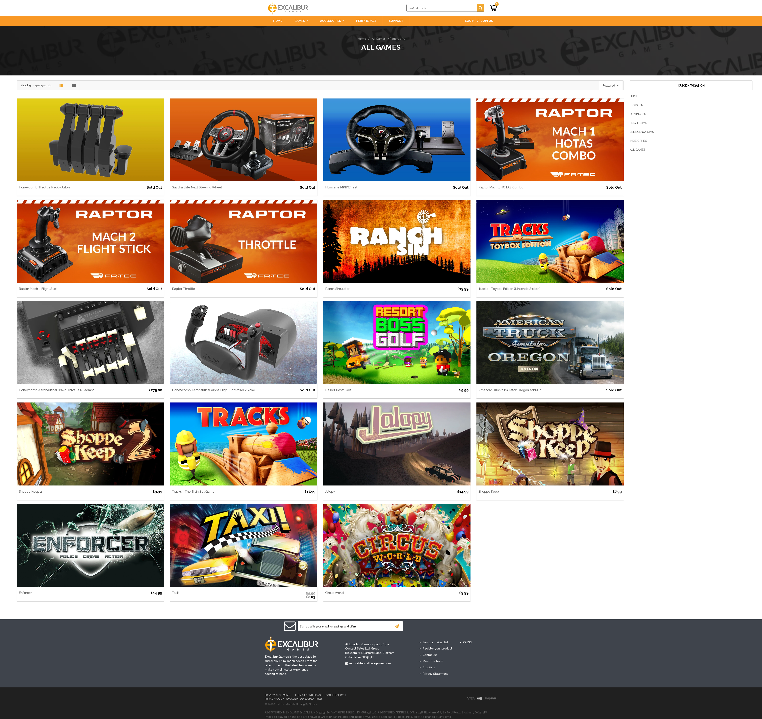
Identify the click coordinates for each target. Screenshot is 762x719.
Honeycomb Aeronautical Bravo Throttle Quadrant (56, 390)
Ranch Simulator (337, 289)
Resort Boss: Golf (338, 390)
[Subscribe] (397, 626)
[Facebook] (424, 626)
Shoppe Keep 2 (30, 491)
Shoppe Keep (488, 491)
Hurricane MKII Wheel (341, 187)
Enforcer (25, 593)
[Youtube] (448, 626)
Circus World (334, 593)
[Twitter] (436, 626)
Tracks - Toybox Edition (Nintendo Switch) (509, 289)
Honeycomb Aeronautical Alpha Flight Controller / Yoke (213, 390)
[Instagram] (460, 626)
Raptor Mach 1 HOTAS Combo (500, 187)
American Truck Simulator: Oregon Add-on (509, 390)
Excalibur (279, 704)
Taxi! (175, 593)
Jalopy (330, 491)
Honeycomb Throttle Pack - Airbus (45, 187)
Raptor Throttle (183, 289)
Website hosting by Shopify (301, 704)
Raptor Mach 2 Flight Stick (38, 289)
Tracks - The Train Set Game (193, 491)
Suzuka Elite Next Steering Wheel (197, 187)
